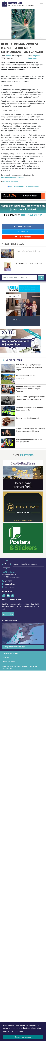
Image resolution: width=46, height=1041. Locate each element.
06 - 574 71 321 (32, 215)
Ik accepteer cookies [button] (23, 1037)
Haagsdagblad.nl (15, 3)
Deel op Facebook (24, 226)
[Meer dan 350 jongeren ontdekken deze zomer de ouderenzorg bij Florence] (8, 390)
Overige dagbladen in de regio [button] (14, 647)
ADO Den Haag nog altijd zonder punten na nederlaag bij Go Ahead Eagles (29, 367)
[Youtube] (8, 596)
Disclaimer (5, 657)
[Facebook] (4, 596)
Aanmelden (8, 614)
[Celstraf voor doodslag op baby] (8, 422)
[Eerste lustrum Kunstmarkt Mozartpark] (8, 379)
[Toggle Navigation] (41, 4)
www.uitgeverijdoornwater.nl (12, 177)
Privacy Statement (8, 661)
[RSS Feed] (12, 596)
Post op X (24, 231)
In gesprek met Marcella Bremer (28, 251)
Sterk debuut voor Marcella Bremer (29, 263)
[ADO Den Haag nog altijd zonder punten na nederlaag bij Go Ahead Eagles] (8, 368)
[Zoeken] (41, 277)
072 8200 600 (10, 581)
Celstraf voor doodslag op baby (28, 418)
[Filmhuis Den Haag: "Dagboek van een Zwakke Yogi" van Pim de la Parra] (8, 400)
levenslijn (6, 182)
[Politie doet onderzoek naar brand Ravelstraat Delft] (8, 443)
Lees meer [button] (19, 1031)
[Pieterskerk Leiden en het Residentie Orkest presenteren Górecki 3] (8, 432)
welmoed (14, 182)
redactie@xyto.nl (11, 584)
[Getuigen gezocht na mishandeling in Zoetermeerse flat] (8, 411)
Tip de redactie (24, 237)
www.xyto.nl (9, 587)
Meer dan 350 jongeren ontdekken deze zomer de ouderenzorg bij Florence (29, 388)
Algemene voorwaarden (10, 653)
